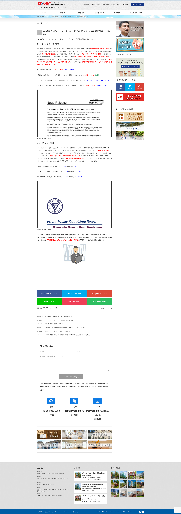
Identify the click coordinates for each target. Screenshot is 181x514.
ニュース (43, 16)
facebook (143, 512)
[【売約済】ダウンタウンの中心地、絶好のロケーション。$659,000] (115, 493)
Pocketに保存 (74, 301)
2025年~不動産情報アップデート (54, 324)
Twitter (140, 512)
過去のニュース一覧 (106, 308)
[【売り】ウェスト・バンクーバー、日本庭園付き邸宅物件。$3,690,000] (115, 484)
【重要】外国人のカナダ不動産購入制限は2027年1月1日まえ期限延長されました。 (68, 335)
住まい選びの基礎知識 (125, 109)
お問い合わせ (138, 4)
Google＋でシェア (99, 293)
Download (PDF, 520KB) (44, 138)
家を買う (63, 13)
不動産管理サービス (135, 13)
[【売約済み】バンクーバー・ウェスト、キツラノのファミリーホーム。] (140, 493)
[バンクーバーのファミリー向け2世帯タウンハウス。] (132, 475)
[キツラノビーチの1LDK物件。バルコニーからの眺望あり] (140, 475)
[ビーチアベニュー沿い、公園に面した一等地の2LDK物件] (115, 475)
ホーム (46, 13)
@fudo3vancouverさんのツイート (124, 54)
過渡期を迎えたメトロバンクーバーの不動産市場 (58, 316)
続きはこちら (97, 479)
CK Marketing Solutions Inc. (130, 511)
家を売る (81, 13)
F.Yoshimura (113, 511)
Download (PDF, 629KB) (44, 229)
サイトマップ (116, 4)
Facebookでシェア (49, 293)
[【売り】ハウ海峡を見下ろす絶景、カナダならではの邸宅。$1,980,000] (123, 484)
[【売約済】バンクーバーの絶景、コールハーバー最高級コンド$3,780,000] (132, 493)
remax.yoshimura (74, 411)
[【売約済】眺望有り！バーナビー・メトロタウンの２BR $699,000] (132, 484)
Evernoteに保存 (99, 301)
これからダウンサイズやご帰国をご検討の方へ (58, 331)
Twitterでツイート (74, 293)
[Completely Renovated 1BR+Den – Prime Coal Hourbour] (123, 475)
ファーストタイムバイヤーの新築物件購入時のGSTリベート (61, 320)
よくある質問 (96, 4)
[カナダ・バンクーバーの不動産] (52, 5)
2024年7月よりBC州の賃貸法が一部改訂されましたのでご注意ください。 (65, 327)
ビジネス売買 (99, 13)
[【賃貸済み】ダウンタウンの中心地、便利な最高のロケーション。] (123, 493)
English (126, 4)
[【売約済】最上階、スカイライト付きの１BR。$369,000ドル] (140, 484)
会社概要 (86, 4)
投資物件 (117, 13)
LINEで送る (49, 301)
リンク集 (106, 4)
